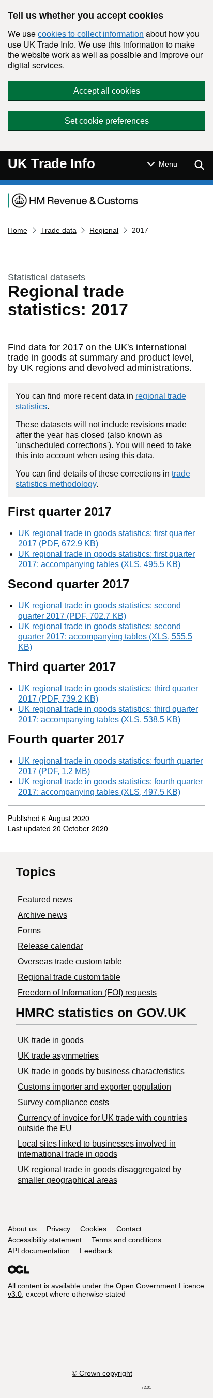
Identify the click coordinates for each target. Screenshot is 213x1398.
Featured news (45, 899)
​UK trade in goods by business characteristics (101, 1071)
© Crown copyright (102, 1373)
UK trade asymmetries (58, 1055)
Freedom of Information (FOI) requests (87, 992)
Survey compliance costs (63, 1102)
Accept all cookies (106, 90)
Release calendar (50, 946)
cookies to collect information (91, 33)
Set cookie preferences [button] (107, 120)
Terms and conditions (126, 1240)
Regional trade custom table (69, 977)
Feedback (96, 1250)
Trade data (59, 230)
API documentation (39, 1250)
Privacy (58, 1229)
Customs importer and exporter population (94, 1086)
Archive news (42, 915)
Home (17, 230)
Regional (103, 230)
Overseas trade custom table (70, 961)
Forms (29, 930)
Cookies (93, 1229)
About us (22, 1229)
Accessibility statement (45, 1240)
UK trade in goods (51, 1040)
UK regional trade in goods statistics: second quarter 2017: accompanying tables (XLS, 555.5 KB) (105, 636)
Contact (129, 1229)
